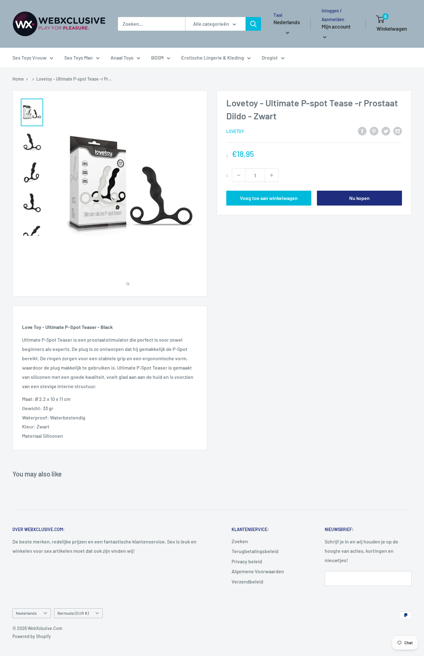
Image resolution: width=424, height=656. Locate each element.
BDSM (157, 57)
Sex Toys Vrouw (29, 57)
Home (18, 79)
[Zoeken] (253, 24)
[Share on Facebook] (362, 130)
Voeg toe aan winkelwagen (269, 198)
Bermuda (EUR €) (73, 613)
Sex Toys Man (78, 57)
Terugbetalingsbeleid (255, 551)
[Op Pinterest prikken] (374, 130)
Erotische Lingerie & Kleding (212, 57)
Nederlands (26, 613)
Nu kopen (359, 198)
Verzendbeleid (247, 581)
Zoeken (240, 541)
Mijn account (336, 26)
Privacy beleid (247, 561)
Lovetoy (235, 131)
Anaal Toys (122, 57)
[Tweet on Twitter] (385, 130)
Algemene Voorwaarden (258, 571)
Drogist (270, 57)
